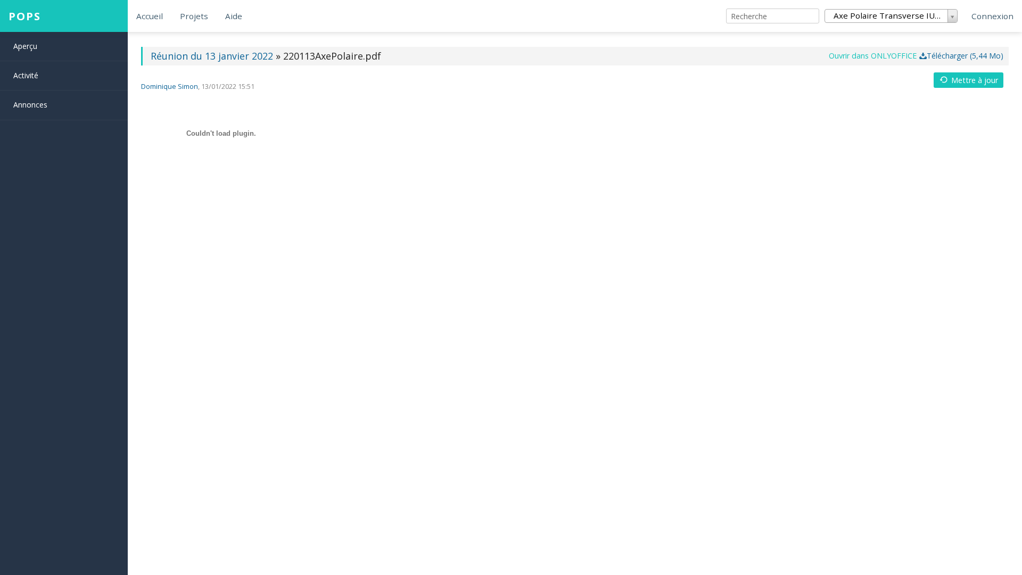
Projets (194, 16)
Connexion (992, 16)
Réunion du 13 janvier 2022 (213, 56)
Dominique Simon (169, 86)
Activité (25, 75)
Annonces (30, 105)
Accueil (149, 16)
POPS (25, 16)
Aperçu (25, 46)
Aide (233, 16)
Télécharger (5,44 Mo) (965, 56)
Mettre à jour (974, 80)
